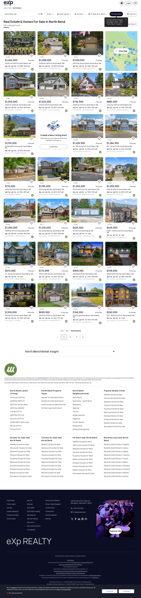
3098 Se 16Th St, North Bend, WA (17, 231)
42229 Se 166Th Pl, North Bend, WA (51, 63)
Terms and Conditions (52, 500)
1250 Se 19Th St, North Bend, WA (118, 189)
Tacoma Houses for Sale (19, 455)
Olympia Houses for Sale (20, 465)
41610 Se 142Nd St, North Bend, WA (18, 105)
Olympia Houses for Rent (82, 463)
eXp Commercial (32, 518)
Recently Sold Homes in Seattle (116, 444)
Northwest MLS (43, 378)
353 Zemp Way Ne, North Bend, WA (51, 189)
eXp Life (29, 500)
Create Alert (53, 147)
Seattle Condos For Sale (50, 444)
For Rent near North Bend (51, 408)
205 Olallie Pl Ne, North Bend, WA (85, 274)
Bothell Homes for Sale (113, 423)
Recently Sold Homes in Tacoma (117, 455)
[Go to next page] (83, 337)
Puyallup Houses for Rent (83, 456)
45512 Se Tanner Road (19, 404)
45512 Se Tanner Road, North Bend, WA (87, 63)
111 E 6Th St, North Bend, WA (83, 231)
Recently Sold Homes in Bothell (116, 473)
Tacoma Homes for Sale (113, 405)
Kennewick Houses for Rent (84, 473)
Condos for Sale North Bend (52, 401)
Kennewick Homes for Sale (114, 426)
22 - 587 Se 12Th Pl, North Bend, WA (86, 146)
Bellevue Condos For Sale (51, 462)
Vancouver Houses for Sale (21, 448)
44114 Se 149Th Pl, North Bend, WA (119, 105)
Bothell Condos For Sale (50, 473)
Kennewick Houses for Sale (21, 476)
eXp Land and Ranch (33, 526)
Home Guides (11, 518)
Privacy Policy (49, 507)
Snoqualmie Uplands (81, 429)
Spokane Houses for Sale (20, 451)
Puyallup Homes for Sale (113, 409)
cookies (13, 587)
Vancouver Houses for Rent (84, 445)
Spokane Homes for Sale (113, 402)
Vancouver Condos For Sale (52, 448)
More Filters (117, 14)
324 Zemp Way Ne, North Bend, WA (51, 231)
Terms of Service (86, 562)
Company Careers (13, 515)
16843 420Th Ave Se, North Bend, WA (120, 274)
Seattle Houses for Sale (19, 444)
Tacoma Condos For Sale (51, 455)
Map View (133, 14)
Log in (128, 3)
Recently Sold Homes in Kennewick (117, 476)
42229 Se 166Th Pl (17, 401)
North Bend (76, 331)
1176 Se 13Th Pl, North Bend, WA (50, 105)
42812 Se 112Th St (17, 415)
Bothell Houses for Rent (82, 470)
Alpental (76, 408)
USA (62, 331)
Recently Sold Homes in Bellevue (117, 462)
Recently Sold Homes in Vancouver (117, 448)
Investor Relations (12, 511)
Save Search (131, 24)
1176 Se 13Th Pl (16, 411)
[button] (71, 351)
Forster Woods (78, 422)
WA (67, 331)
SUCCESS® (30, 507)
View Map (123, 51)
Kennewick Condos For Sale (52, 476)
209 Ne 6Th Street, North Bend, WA (18, 315)
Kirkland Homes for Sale (113, 419)
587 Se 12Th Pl (15, 426)
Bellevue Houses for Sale (20, 462)
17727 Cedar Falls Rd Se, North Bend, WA (86, 316)
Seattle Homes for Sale (113, 394)
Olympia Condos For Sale (51, 465)
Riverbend (77, 404)
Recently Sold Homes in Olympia (117, 465)
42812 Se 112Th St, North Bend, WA (85, 105)
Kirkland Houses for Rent (83, 466)
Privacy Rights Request (53, 504)
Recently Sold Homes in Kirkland (117, 469)
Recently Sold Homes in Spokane (117, 451)
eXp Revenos (31, 515)
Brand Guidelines (51, 515)
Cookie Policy (49, 511)
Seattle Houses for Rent (82, 441)
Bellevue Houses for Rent (83, 459)
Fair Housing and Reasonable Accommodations (70, 564)
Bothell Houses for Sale (19, 473)
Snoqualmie (77, 426)
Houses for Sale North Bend (52, 397)
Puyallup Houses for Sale (20, 458)
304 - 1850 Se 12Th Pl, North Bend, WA (120, 315)
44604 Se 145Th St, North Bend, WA (18, 189)
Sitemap (48, 518)
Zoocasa (30, 504)
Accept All (110, 591)
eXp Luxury (30, 522)
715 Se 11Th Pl (15, 429)
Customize (126, 591)
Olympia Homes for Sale (113, 416)
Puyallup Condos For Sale (51, 458)
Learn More (95, 577)
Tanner (75, 411)
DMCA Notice (70, 560)
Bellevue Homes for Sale (113, 412)
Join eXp (9, 507)
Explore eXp (10, 500)
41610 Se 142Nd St (17, 408)
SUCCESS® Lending (33, 511)
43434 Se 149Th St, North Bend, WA (18, 63)
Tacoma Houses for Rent (82, 452)
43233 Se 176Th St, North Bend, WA (52, 315)
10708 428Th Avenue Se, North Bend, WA (18, 147)
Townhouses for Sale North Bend (54, 404)
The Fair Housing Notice (95, 575)
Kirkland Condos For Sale (51, 469)
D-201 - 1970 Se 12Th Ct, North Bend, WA (120, 231)
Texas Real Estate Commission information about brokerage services (70, 571)
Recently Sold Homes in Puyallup (117, 458)
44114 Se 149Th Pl (17, 419)
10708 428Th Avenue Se (19, 422)
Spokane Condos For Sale (51, 451)
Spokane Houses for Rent (83, 448)
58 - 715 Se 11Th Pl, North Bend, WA (119, 146)
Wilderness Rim (79, 415)
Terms (58, 589)
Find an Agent (11, 504)
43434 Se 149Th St (17, 397)
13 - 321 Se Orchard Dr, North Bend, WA (19, 274)
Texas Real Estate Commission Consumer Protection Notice (70, 573)
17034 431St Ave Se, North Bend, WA (52, 274)
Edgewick (76, 419)
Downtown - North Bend (82, 401)
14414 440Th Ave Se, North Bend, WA (86, 189)
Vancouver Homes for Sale (114, 398)
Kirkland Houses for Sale (20, 469)
